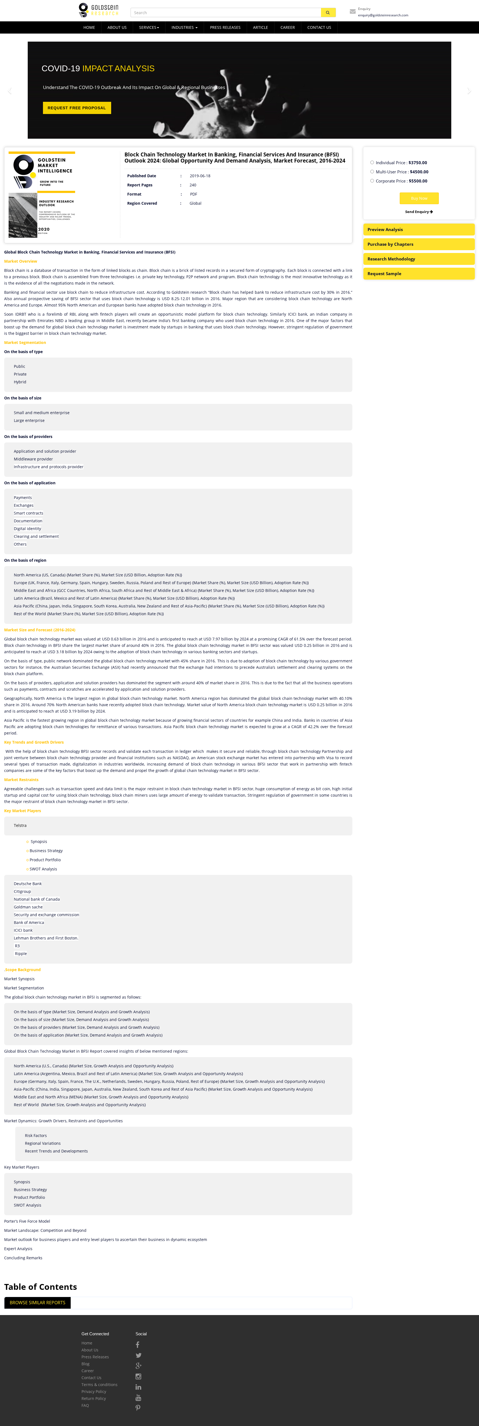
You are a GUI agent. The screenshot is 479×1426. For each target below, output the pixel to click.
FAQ (85, 1405)
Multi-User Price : (402, 171)
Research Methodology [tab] (391, 259)
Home (86, 1343)
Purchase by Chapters (390, 244)
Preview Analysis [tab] (385, 229)
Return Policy (93, 1398)
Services (147, 27)
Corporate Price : (401, 181)
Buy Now (419, 198)
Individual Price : (401, 162)
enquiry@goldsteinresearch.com (383, 15)
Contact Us (91, 1377)
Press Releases (225, 27)
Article (260, 27)
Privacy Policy (93, 1391)
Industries (183, 27)
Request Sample (384, 273)
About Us (89, 1349)
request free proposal (77, 108)
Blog (85, 1363)
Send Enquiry (417, 211)
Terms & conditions (99, 1384)
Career (288, 27)
